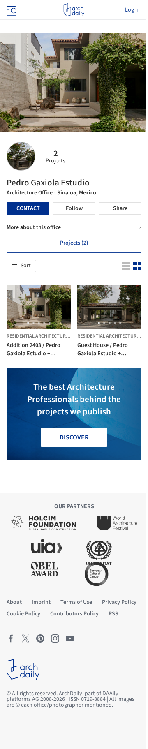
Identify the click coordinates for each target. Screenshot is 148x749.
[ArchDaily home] (73, 9)
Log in (132, 10)
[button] (21, 266)
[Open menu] (10, 10)
